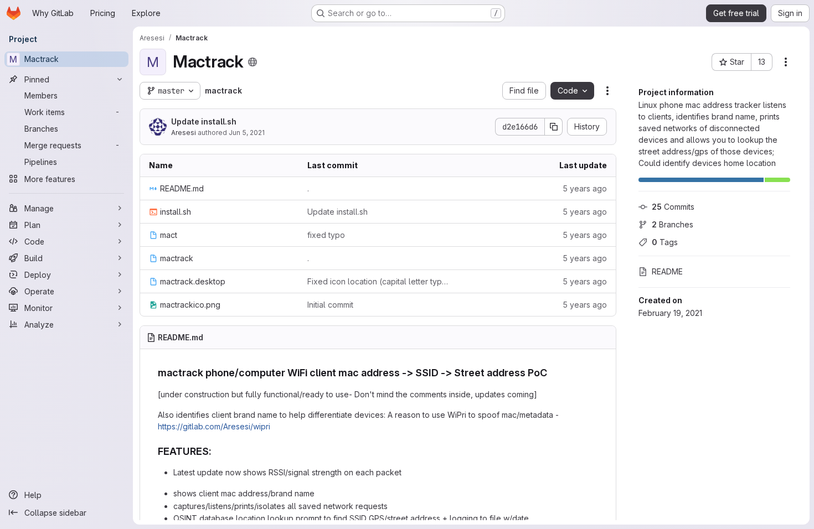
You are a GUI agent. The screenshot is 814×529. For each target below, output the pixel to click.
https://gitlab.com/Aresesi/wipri (214, 426)
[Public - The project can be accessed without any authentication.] (252, 62)
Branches (672, 224)
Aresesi (183, 132)
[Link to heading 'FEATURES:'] (217, 451)
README (667, 271)
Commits (673, 206)
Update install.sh (203, 121)
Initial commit (330, 304)
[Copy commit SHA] (554, 127)
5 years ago (585, 188)
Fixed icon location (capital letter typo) (377, 281)
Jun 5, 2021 (247, 132)
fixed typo (326, 235)
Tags (665, 242)
